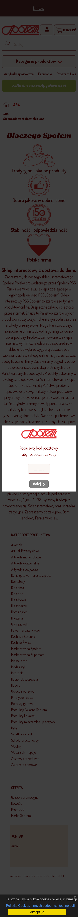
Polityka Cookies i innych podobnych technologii (40, 905)
